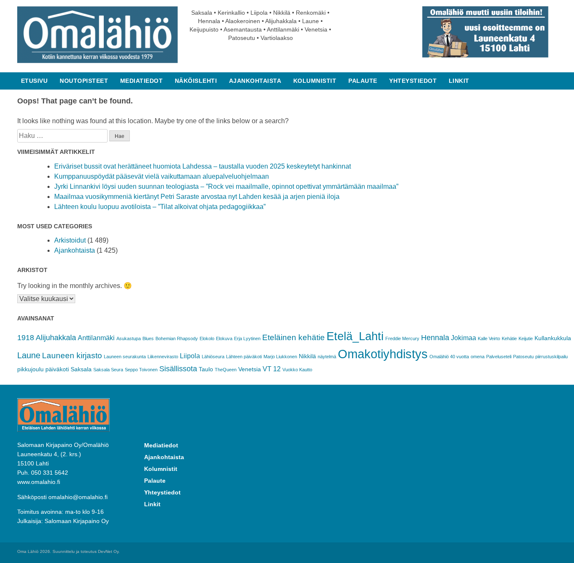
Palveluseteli (498, 356)
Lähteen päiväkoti (244, 356)
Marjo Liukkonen (280, 356)
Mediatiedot (141, 80)
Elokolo (207, 338)
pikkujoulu (30, 369)
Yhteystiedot (413, 80)
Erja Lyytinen (247, 338)
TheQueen (226, 369)
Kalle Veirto (489, 338)
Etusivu (34, 80)
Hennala (435, 337)
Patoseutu (523, 356)
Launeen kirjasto (72, 355)
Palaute (362, 80)
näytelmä (327, 356)
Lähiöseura (213, 356)
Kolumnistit (315, 80)
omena (477, 356)
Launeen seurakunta (125, 356)
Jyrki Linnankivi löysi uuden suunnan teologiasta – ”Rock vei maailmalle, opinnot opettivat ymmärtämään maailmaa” (226, 186)
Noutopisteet (84, 80)
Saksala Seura (108, 369)
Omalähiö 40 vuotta (449, 356)
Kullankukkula (553, 338)
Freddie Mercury (402, 338)
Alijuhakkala (56, 337)
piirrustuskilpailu (551, 356)
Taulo (206, 369)
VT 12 (272, 369)
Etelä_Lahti (355, 336)
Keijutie (526, 338)
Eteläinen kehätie (293, 337)
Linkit (459, 80)
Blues (148, 338)
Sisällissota (178, 369)
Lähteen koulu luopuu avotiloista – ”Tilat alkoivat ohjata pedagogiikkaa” (160, 206)
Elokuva (224, 338)
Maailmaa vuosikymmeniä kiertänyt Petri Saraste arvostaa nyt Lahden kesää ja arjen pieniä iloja (197, 196)
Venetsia (249, 369)
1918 (25, 337)
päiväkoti (57, 369)
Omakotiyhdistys (383, 354)
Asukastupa (128, 338)
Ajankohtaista (255, 80)
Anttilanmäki (96, 337)
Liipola (190, 355)
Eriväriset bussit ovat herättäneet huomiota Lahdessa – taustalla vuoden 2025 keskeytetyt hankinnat (202, 166)
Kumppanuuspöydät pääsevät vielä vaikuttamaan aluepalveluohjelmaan (161, 176)
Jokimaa (463, 337)
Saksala (81, 369)
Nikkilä (307, 356)
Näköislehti (196, 80)
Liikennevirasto (162, 356)
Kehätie (509, 338)
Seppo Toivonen (141, 369)
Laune (28, 355)
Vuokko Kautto (297, 369)
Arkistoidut (70, 240)
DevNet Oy (108, 551)
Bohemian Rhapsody (176, 338)
